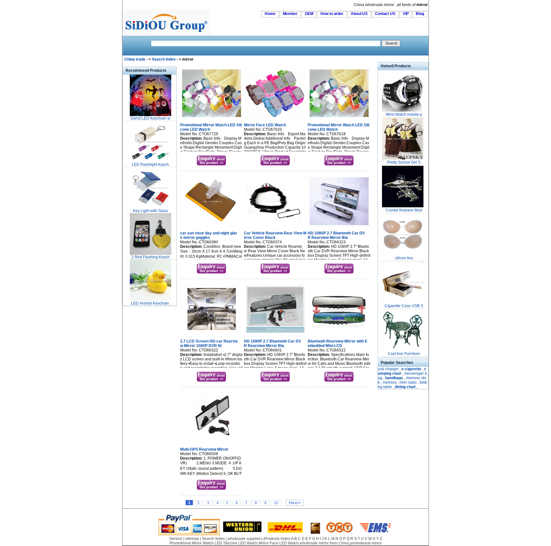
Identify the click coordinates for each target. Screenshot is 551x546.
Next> (295, 502)
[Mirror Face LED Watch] (275, 117)
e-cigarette (411, 369)
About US (359, 13)
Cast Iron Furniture (404, 353)
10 (276, 503)
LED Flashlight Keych (150, 164)
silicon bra (404, 258)
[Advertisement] (141, 403)
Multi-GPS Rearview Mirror (204, 449)
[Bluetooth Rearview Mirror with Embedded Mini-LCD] (339, 334)
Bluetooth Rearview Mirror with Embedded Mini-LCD (337, 343)
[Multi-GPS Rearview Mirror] (211, 442)
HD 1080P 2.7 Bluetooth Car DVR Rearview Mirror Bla (336, 235)
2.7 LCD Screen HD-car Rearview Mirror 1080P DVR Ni (209, 343)
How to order (331, 13)
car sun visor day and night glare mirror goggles (208, 235)
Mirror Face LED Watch (265, 125)
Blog (420, 13)
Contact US (385, 13)
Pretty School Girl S (404, 162)
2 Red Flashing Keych (150, 257)
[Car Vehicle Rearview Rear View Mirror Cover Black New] (275, 226)
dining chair (405, 387)
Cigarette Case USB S (404, 306)
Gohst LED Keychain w (150, 118)
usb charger (388, 369)
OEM (309, 13)
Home (270, 13)
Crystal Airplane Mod (404, 210)
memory (390, 382)
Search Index (164, 59)
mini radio (408, 382)
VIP (406, 13)
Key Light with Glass (150, 211)
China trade (134, 59)
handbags (394, 378)
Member (290, 13)
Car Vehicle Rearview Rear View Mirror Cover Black (275, 235)
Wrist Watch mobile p (404, 114)
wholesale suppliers (245, 538)
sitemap (192, 538)
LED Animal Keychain (150, 303)
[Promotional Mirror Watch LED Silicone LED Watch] (211, 117)
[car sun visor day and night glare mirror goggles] (211, 226)
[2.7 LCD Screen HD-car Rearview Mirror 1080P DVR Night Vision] (211, 334)
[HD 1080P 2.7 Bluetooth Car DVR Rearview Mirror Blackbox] (339, 226)
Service (175, 538)
